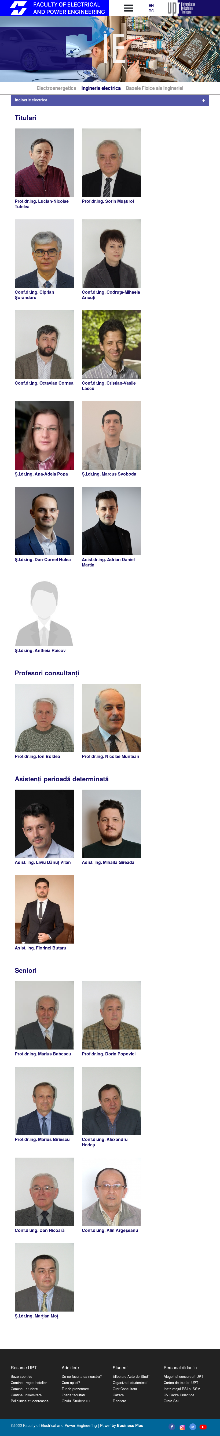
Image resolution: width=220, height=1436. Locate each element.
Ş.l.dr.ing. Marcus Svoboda (109, 474)
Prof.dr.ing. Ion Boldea (37, 756)
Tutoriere (119, 1400)
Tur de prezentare (75, 1388)
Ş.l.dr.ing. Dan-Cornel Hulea (43, 559)
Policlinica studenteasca (30, 1400)
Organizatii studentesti (130, 1382)
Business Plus (130, 1425)
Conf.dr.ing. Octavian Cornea (44, 383)
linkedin (192, 1426)
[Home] (57, 8)
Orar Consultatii (125, 1388)
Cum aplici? (71, 1382)
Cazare (118, 1394)
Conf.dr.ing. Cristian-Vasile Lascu (109, 385)
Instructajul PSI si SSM (182, 1388)
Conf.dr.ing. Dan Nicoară (40, 1230)
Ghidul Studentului (76, 1400)
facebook (171, 1426)
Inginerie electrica (101, 88)
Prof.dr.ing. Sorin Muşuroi (108, 201)
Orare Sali (171, 1400)
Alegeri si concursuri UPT (183, 1376)
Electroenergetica (56, 88)
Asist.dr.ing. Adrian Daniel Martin (108, 562)
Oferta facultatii (74, 1394)
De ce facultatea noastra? (82, 1376)
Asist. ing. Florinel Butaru (40, 948)
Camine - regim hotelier (29, 1382)
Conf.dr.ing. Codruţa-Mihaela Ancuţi (111, 294)
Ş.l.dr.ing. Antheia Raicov (40, 650)
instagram (181, 1427)
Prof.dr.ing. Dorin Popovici (108, 1054)
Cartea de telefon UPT (181, 1382)
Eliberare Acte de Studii (131, 1376)
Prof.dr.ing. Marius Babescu (43, 1054)
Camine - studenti (24, 1388)
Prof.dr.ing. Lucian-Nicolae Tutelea (42, 203)
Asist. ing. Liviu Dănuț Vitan (43, 862)
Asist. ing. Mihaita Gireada (108, 862)
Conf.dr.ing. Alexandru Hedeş (105, 1142)
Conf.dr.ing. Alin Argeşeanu (110, 1230)
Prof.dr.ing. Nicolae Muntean (110, 756)
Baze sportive (21, 1376)
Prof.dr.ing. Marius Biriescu (42, 1139)
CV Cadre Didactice (179, 1394)
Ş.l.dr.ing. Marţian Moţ (36, 1316)
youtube (202, 1427)
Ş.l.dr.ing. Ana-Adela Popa (41, 474)
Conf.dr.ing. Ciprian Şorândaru (34, 294)
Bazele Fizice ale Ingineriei (154, 88)
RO (151, 10)
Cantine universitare (26, 1394)
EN (151, 5)
